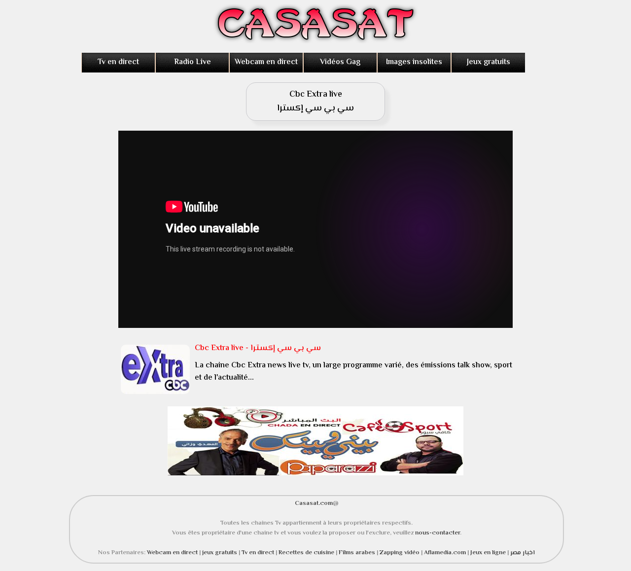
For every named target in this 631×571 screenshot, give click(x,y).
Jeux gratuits (488, 62)
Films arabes (358, 553)
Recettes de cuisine (306, 553)
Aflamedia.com (445, 553)
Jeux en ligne (488, 553)
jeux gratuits (220, 553)
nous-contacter (437, 533)
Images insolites (414, 62)
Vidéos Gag (340, 62)
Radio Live (192, 62)
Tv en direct (118, 62)
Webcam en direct (266, 62)
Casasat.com (314, 503)
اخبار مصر (522, 553)
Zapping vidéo (400, 553)
